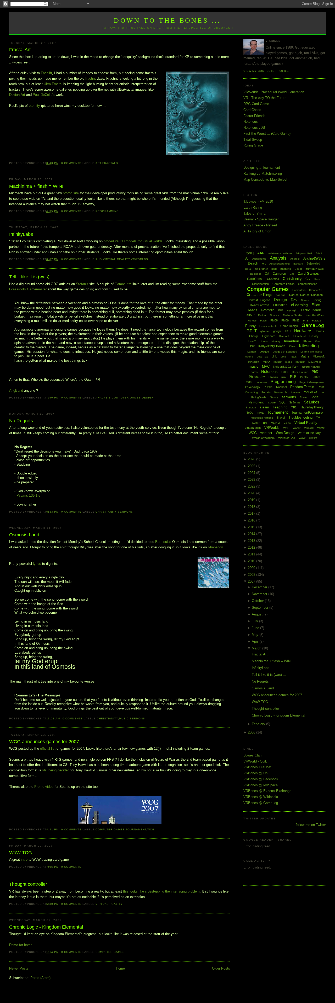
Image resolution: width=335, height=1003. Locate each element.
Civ (307, 279)
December (260, 587)
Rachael (281, 387)
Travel (281, 417)
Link (274, 356)
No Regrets (21, 420)
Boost (298, 268)
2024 (252, 473)
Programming (107, 211)
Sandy (274, 397)
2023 (252, 480)
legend (249, 356)
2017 (252, 513)
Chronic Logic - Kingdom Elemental (46, 927)
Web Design (285, 433)
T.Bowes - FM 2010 (258, 201)
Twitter (255, 422)
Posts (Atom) (40, 978)
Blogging (285, 268)
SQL (282, 402)
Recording (251, 392)
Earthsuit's (163, 542)
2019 (252, 500)
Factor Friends (254, 116)
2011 (252, 554)
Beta (248, 268)
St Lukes (311, 402)
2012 (252, 547)
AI (247, 258)
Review (295, 392)
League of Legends (285, 351)
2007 (252, 581)
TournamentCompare (307, 412)
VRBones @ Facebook (260, 779)
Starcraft (251, 407)
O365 (284, 372)
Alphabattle (259, 258)
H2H (288, 331)
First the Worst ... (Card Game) (267, 134)
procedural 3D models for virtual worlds (133, 241)
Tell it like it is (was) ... (32, 276)
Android (295, 258)
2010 (252, 561)
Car (292, 273)
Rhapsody (215, 547)
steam (264, 407)
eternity (34, 106)
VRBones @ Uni (255, 773)
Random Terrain (302, 387)
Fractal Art (20, 49)
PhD (99, 259)
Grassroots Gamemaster (28, 289)
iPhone (307, 341)
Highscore (268, 336)
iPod (318, 341)
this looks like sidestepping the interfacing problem (161, 891)
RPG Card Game (256, 104)
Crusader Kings (259, 294)
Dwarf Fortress (259, 305)
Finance (274, 315)
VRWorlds (139, 259)
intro (24, 859)
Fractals (110, 163)
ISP (252, 346)
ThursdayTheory (311, 407)
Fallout (249, 315)
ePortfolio (268, 310)
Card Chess (252, 110)
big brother (261, 268)
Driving (316, 300)
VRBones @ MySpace (260, 785)
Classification (260, 283)
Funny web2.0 (268, 326)
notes (254, 372)
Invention (291, 341)
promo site (71, 193)
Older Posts (221, 968)
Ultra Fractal (53, 84)
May (255, 635)
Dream (305, 300)
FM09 (285, 320)
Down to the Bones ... (167, 20)
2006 (252, 732)
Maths (304, 356)
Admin (319, 253)
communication (307, 283)
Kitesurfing (309, 346)
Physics (273, 377)
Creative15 (315, 290)
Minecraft (253, 361)
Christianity (106, 511)
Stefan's (82, 284)
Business (255, 273)
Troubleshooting (300, 417)
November (260, 594)
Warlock (309, 427)
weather (266, 433)
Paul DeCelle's (44, 95)
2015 (252, 527)
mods (288, 361)
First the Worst (315, 315)
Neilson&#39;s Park (285, 366)
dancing (281, 295)
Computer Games (126, 397)
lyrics (37, 564)
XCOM (313, 438)
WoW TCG (20, 852)
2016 (252, 520)
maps (293, 356)
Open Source (300, 372)
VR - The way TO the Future (264, 98)
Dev (294, 300)
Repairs (266, 392)
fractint (90, 78)
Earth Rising (252, 207)
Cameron (279, 273)
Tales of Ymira (254, 213)
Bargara (298, 263)
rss (322, 392)
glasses (265, 331)
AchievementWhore (280, 253)
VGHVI (275, 422)
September (260, 607)
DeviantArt (17, 95)
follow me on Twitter (311, 825)
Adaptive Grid (303, 253)
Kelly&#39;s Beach (271, 346)
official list (47, 748)
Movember (314, 361)
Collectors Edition (283, 283)
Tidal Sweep (252, 140)
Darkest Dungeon (259, 300)
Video (287, 422)
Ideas (264, 341)
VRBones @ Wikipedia (260, 797)
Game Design (289, 325)
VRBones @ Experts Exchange (267, 791)
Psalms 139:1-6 (28, 495)
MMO (266, 361)
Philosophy (257, 377)
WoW (302, 437)
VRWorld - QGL (255, 761)
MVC (266, 366)
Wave (321, 427)
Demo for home (20, 945)
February (259, 724)
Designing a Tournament (261, 167)
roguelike (310, 392)
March (257, 648)
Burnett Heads (314, 268)
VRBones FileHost (257, 767)
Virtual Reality (116, 259)
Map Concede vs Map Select (265, 179)
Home (120, 968)
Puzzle (268, 387)
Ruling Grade (253, 145)
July (255, 621)
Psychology (252, 387)
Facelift (46, 73)
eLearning (299, 305)
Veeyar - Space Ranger (260, 219)
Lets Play (262, 356)
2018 (252, 507)
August (258, 614)
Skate (303, 397)
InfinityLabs (21, 234)
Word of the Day (309, 433)
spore (272, 402)
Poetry (304, 377)
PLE (293, 377)
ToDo (250, 412)
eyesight (292, 310)
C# (267, 273)
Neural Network (311, 366)
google (277, 331)
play (283, 377)
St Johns (294, 402)
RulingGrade (258, 397)
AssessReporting (279, 263)
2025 (252, 466)
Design (148, 397)
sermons (125, 511)
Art (98, 163)
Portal (248, 382)
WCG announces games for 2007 (44, 741)
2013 (252, 541)
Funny (250, 326)
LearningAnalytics (311, 351)
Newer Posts (19, 968)
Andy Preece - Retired (260, 225)
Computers (298, 290)
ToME (260, 412)
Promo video (43, 787)
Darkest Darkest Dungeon (306, 294)
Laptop (251, 351)
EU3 (280, 310)
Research (280, 392)
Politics (316, 377)
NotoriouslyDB (254, 128)
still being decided (55, 770)
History (314, 336)
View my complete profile (266, 70)
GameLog (313, 325)
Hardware (302, 331)
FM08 (274, 320)
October (258, 601)
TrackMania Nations (261, 417)
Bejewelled (313, 263)
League (264, 351)
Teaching (280, 407)
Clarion (318, 279)
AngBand (16, 390)
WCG (150, 829)
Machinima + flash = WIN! (36, 186)
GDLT (252, 331)
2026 (252, 459)
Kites (292, 346)
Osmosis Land (24, 534)
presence (261, 382)
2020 (252, 493)
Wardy (296, 427)
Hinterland (299, 336)
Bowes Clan (252, 755)
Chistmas (273, 278)
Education (280, 305)
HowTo (252, 341)
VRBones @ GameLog (260, 803)
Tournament (136, 829)
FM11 (295, 320)
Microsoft (319, 356)
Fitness (252, 320)
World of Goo (286, 437)
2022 (252, 486)
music (124, 718)
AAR (261, 253)
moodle (300, 361)
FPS (305, 320)
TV (318, 417)
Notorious (250, 122)
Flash (263, 320)
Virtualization (253, 427)
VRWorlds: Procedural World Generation (273, 92)
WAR (286, 427)
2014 (252, 534)
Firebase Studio (292, 315)
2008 (252, 575)
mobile (277, 361)
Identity (275, 341)
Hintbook (284, 336)
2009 (252, 568)
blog (274, 268)
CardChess (255, 279)
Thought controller (28, 884)
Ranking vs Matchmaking (262, 173)
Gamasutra (123, 284)
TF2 (294, 407)
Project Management (312, 382)
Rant (321, 387)
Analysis (103, 397)
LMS (283, 356)
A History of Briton (257, 231)
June (256, 628)
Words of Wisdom (263, 437)
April (256, 641)
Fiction (262, 315)
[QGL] (250, 253)
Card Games (308, 273)
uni (265, 423)
